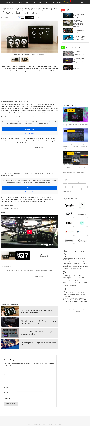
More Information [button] (29, 133)
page (16, 208)
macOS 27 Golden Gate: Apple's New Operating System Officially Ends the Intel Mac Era (74, 294)
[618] (82, 205)
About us (65, 310)
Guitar (20, 2)
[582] (69, 214)
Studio (34, 2)
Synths (27, 2)
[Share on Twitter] (55, 266)
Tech (52, 2)
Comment (7, 375)
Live (47, 2)
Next (56, 59)
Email (6, 393)
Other (58, 2)
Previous (3, 59)
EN (82, 2)
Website (7, 398)
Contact (85, 310)
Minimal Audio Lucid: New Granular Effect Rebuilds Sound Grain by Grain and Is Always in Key (75, 139)
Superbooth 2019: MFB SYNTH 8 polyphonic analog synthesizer (38, 333)
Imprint (79, 310)
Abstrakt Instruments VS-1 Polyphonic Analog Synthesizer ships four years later (38, 322)
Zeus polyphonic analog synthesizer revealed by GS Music (39, 344)
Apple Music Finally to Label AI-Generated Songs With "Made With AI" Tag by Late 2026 (75, 277)
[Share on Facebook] (48, 266)
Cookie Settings (76, 311)
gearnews (9, 2)
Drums (41, 2)
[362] (82, 223)
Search (87, 2)
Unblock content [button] (29, 129)
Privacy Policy (72, 310)
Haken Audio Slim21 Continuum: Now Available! (74, 258)
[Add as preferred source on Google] (29, 17)
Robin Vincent (13, 17)
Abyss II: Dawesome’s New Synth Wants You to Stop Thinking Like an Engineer (75, 118)
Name (6, 387)
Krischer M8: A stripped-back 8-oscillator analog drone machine (36, 311)
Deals (67, 2)
